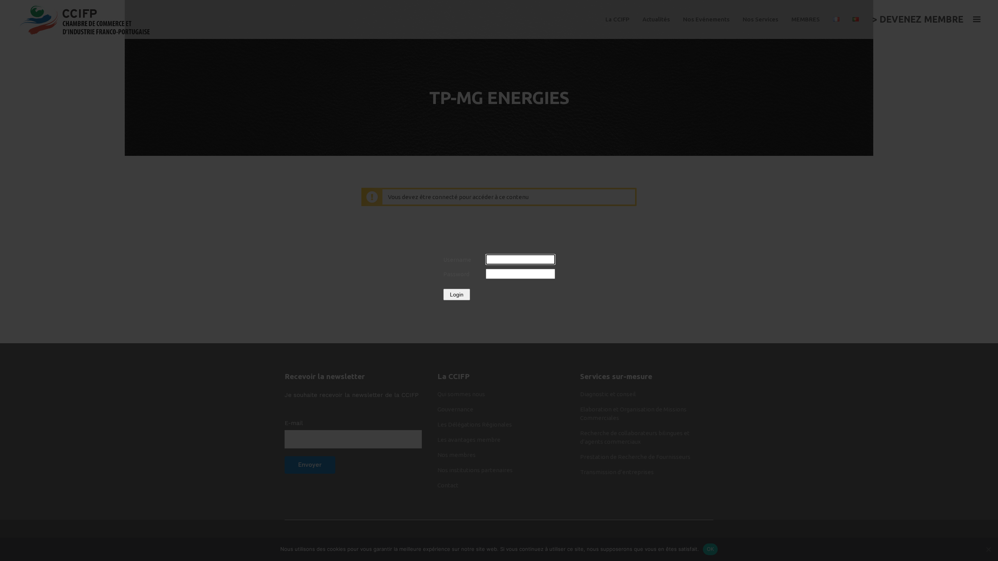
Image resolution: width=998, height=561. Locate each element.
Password (456, 274)
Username (457, 259)
